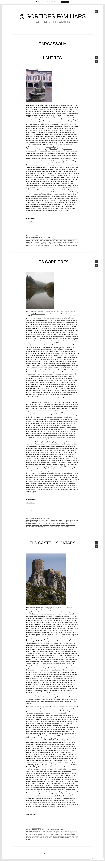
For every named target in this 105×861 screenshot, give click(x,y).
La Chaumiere (59, 655)
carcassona (58, 239)
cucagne (47, 240)
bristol (50, 520)
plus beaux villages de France (51, 107)
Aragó (42, 520)
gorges (60, 834)
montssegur (57, 836)
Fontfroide (33, 523)
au (43, 239)
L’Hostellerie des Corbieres (37, 395)
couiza (61, 521)
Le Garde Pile (67, 149)
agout (32, 239)
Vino (56, 526)
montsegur (50, 836)
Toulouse (60, 245)
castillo (71, 831)
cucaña (43, 240)
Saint (42, 245)
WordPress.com (70, 854)
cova (64, 521)
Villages (65, 245)
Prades (31, 837)
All (38, 239)
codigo (62, 832)
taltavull (73, 525)
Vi (48, 526)
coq (40, 240)
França (35, 237)
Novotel (31, 244)
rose (39, 245)
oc (34, 244)
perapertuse (52, 525)
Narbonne (28, 525)
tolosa (56, 245)
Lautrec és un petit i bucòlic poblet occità (39, 105)
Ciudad (28, 240)
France (64, 240)
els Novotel (65, 386)
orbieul (37, 525)
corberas (41, 521)
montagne (72, 242)
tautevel (28, 526)
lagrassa (58, 523)
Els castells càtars (52, 543)
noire (27, 244)
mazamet (59, 242)
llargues (43, 237)
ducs (36, 834)
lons (33, 836)
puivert (44, 837)
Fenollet (40, 834)
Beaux (46, 239)
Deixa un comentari (72, 245)
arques (46, 520)
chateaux (49, 832)
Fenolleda (68, 521)
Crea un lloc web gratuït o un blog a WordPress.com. (46, 854)
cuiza (33, 834)
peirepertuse (68, 836)
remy (59, 244)
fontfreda (28, 523)
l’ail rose (36, 136)
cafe (50, 239)
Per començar (65, 1)
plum (53, 244)
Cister (53, 832)
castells (71, 520)
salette (49, 245)
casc (69, 239)
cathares (28, 832)
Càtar (37, 832)
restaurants (29, 245)
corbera (37, 521)
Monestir (72, 523)
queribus (63, 525)
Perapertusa (46, 525)
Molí (68, 242)
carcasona (37, 831)
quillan (67, 525)
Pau (41, 525)
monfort (46, 836)
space (52, 245)
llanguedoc (49, 242)
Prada (27, 837)
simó (60, 837)
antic (41, 239)
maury (67, 523)
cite (76, 239)
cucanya (52, 240)
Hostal (45, 523)
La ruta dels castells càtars (34, 608)
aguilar (36, 520)
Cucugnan (28, 834)
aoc (40, 520)
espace (56, 240)
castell (67, 520)
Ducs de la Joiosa (39, 659)
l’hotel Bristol (64, 395)
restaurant (63, 244)
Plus (56, 244)
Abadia (32, 520)
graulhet (28, 242)
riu (33, 245)
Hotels (39, 237)
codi (59, 832)
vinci (73, 837)
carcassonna (50, 831)
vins (59, 526)
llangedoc (44, 242)
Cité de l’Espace (56, 155)
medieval (48, 237)
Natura (52, 518)
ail (34, 239)
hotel (32, 242)
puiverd (40, 837)
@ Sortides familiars (52, 16)
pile (50, 244)
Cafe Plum (53, 149)
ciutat (31, 240)
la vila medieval (70, 368)
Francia (69, 240)
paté (48, 244)
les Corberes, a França (38, 314)
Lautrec (52, 57)
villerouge (52, 526)
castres (73, 239)
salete (45, 245)
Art (32, 237)
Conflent (67, 832)
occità (37, 244)
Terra (36, 526)
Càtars (28, 521)
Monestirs (56, 829)
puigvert (36, 837)
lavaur (39, 242)
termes (32, 526)
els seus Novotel (41, 153)
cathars (33, 832)
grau (42, 523)
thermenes (40, 526)
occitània (41, 244)
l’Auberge (48, 674)
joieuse (73, 834)
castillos (76, 520)
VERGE (46, 526)
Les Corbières (52, 262)
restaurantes (69, 244)
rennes (57, 837)
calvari (52, 239)
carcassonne (64, 239)
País (45, 244)
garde (72, 240)
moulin (76, 242)
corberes (46, 521)
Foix (44, 834)
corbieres (56, 521)
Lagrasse (63, 523)
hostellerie (49, 523)
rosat (36, 245)
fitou (73, 521)
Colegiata (36, 240)
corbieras (51, 521)
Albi (37, 239)
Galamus (52, 834)
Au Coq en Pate (51, 147)
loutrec (54, 242)
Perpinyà (58, 525)
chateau (45, 832)
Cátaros (32, 521)
